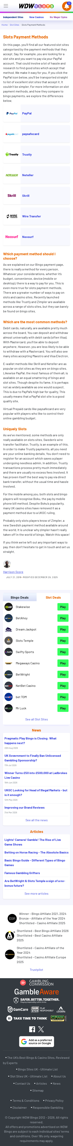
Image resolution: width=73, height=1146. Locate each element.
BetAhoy (21, 618)
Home (5, 24)
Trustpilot (36, 969)
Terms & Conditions (25, 1100)
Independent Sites (13, 17)
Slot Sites (14, 24)
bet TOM (21, 697)
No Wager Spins (58, 17)
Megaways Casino (28, 663)
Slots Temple (24, 640)
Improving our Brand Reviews (24, 810)
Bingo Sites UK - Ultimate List (38, 1069)
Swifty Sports (25, 652)
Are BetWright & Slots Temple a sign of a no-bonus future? (34, 883)
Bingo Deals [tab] (20, 597)
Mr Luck (21, 708)
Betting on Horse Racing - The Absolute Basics (36, 852)
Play (63, 607)
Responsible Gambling (48, 1107)
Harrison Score (13, 572)
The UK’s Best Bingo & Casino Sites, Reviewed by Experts (36, 1060)
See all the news (37, 820)
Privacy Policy (54, 1100)
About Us (59, 1076)
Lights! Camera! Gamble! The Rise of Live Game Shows (32, 842)
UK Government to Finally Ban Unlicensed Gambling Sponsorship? (32, 760)
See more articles (36, 893)
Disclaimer (19, 1107)
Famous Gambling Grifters (22, 873)
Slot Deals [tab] (53, 597)
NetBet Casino (26, 685)
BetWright (23, 674)
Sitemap (38, 1090)
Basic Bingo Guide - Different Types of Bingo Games (34, 862)
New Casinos (36, 17)
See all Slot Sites (36, 719)
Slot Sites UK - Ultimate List (28, 1076)
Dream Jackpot (26, 629)
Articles (41, 1083)
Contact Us (22, 1083)
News (57, 1083)
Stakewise (23, 607)
